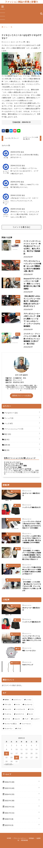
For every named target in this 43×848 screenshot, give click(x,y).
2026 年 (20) (9, 782)
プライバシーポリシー (20, 838)
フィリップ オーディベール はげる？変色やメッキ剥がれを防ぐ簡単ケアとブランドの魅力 (31, 639)
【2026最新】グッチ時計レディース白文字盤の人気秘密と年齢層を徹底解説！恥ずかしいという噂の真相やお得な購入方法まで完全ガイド (31, 555)
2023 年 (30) (9, 801)
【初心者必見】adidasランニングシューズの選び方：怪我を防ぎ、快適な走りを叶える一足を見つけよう (32, 301)
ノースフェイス (20, 709)
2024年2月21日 (16, 165)
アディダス (8, 704)
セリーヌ (7, 719)
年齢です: (9, 378)
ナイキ (18, 704)
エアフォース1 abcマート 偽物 (15, 465)
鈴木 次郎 (15, 42)
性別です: (18, 378)
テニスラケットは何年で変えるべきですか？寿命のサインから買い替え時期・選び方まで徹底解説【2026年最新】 (31, 539)
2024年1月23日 (16, 195)
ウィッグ (8, 418)
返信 (22, 152)
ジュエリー (36, 719)
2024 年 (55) (9, 794)
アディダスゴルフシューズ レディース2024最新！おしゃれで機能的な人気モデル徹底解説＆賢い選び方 (32, 266)
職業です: (9, 380)
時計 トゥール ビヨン (29, 650)
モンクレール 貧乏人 (11, 723)
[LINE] (18, 130)
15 (6, 753)
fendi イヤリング (27, 665)
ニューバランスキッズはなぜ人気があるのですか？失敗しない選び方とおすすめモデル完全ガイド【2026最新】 (31, 525)
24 (17, 757)
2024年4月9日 (15, 152)
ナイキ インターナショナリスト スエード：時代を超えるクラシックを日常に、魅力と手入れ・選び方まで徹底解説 (32, 247)
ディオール (8, 714)
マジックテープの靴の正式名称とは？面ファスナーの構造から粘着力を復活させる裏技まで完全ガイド (31, 571)
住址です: (9, 382)
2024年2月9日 (15, 182)
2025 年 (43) (9, 788)
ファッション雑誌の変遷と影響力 (21, 2)
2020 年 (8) (8, 819)
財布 (7, 445)
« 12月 (6, 764)
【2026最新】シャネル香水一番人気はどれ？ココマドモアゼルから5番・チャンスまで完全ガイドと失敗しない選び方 (31, 586)
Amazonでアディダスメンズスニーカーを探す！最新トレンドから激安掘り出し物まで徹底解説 (32, 284)
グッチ (26, 719)
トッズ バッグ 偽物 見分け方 (31, 507)
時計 (7, 434)
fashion (7, 699)
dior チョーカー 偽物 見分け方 (31, 494)
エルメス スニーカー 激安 (13, 464)
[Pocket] (15, 130)
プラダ (19, 728)
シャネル (28, 699)
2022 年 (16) (9, 807)
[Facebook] (3, 130)
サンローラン (8, 728)
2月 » (11, 764)
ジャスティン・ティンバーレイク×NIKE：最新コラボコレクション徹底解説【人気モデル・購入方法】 (32, 339)
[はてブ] (11, 130)
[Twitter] (7, 130)
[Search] (41, 13)
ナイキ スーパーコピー (12, 462)
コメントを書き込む (21, 227)
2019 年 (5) (8, 825)
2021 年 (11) (9, 813)
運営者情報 (24, 840)
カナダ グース (20, 714)
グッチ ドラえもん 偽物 (12, 467)
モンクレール (28, 704)
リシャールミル (26, 723)
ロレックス (8, 709)
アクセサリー (11, 413)
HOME (9, 838)
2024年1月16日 (16, 209)
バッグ (8, 423)
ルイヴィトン (17, 699)
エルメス (17, 719)
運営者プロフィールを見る (21, 395)
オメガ (31, 714)
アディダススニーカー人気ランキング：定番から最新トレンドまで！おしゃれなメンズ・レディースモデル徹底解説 (32, 320)
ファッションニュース (13, 429)
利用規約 (31, 838)
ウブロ (32, 709)
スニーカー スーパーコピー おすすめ (17, 469)
